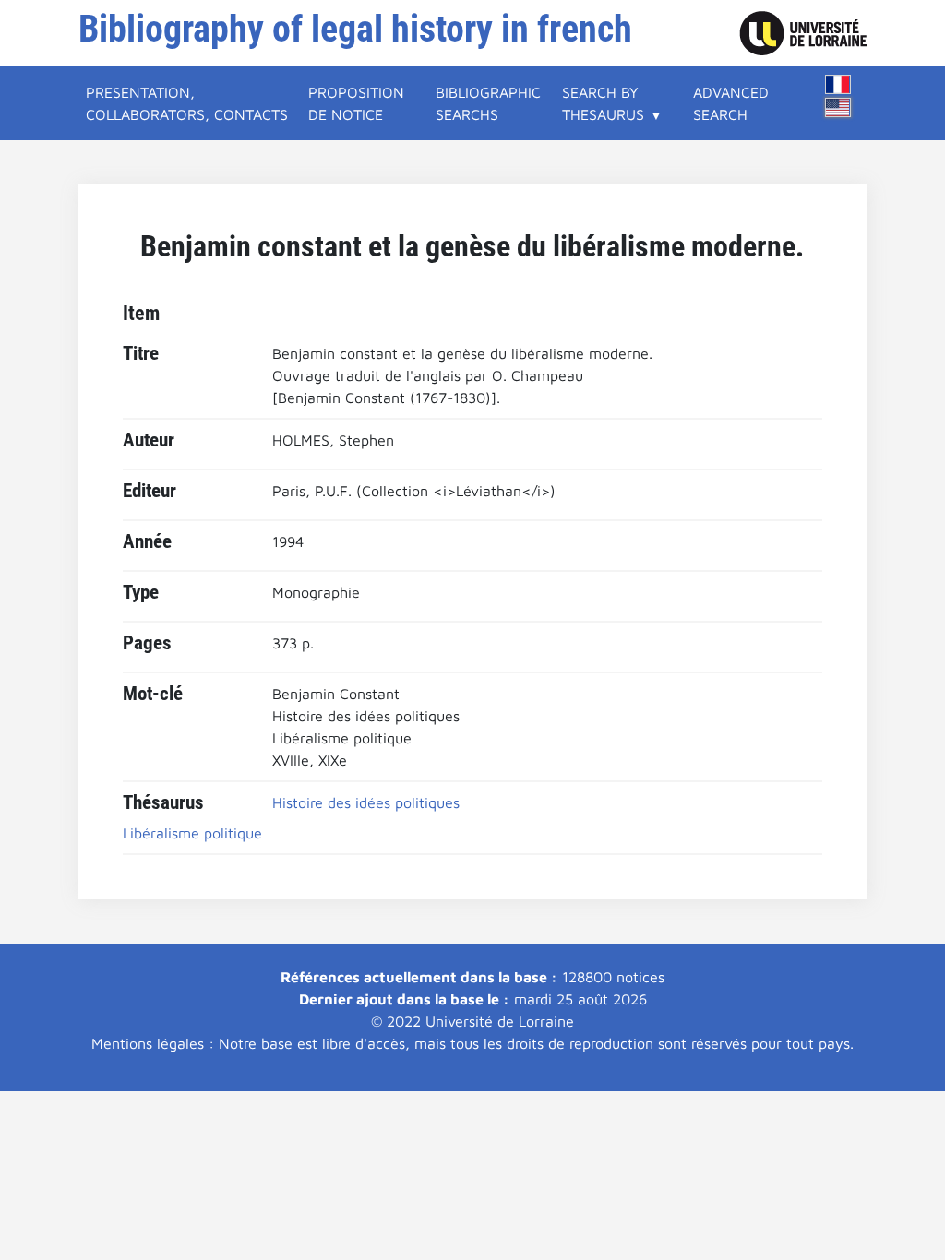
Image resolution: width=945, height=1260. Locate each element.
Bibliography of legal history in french (355, 29)
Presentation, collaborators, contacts (187, 103)
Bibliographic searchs (488, 103)
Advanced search (731, 103)
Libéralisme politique (192, 833)
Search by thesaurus (603, 103)
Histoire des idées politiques (366, 802)
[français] (838, 84)
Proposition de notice (356, 103)
